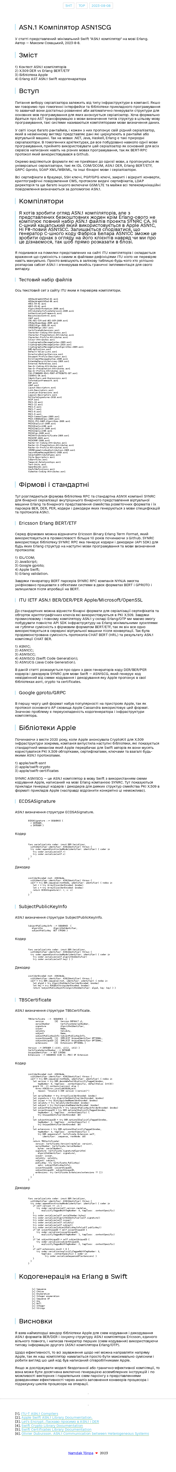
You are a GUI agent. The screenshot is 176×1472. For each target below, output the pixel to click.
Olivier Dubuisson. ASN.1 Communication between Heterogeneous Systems (85, 1434)
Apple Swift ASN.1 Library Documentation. (56, 1418)
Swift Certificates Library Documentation (56, 1430)
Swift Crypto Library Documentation (52, 1425)
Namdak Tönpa (80, 1453)
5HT (68, 6)
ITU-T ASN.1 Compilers (39, 1413)
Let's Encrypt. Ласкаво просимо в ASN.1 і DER (60, 1422)
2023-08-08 (101, 6)
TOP (82, 6)
